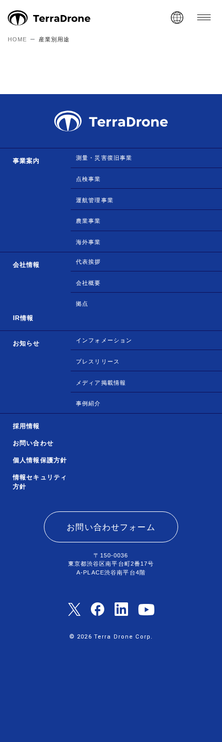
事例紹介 (88, 403)
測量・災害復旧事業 (104, 158)
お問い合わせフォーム (111, 527)
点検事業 (88, 179)
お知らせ (26, 343)
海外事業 (88, 242)
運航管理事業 (95, 200)
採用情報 (26, 426)
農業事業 (88, 221)
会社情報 (26, 264)
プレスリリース (98, 361)
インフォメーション (104, 340)
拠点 (82, 303)
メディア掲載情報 (101, 383)
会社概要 (88, 283)
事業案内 (26, 160)
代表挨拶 (88, 262)
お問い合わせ (33, 443)
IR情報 (23, 318)
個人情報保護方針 (40, 460)
